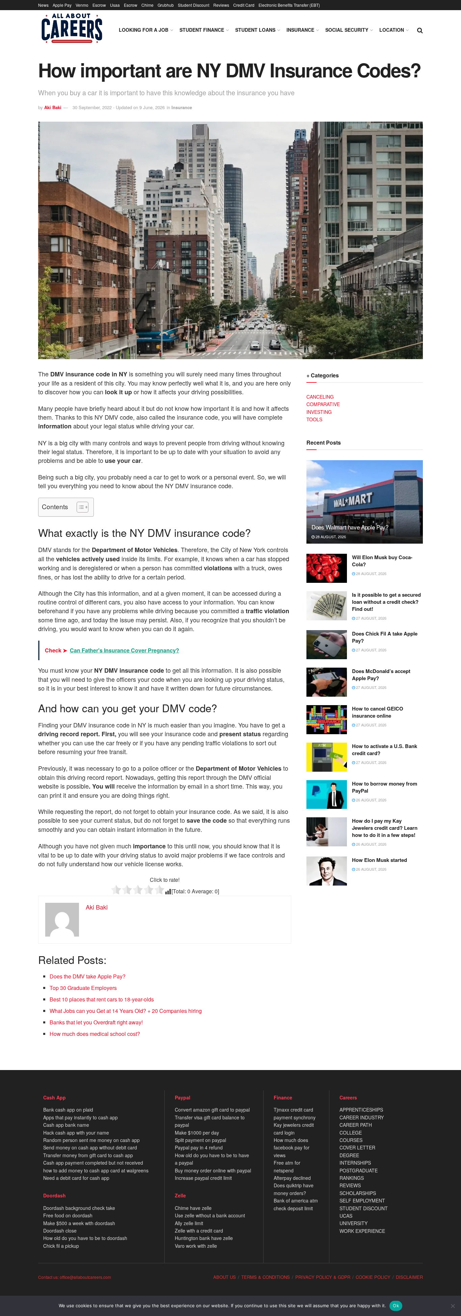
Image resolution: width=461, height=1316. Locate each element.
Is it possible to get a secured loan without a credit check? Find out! (386, 602)
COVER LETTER (357, 1147)
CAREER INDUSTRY (362, 1117)
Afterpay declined (292, 1177)
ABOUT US (224, 1277)
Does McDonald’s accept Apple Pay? (381, 674)
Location (391, 29)
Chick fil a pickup (61, 1245)
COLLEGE (351, 1132)
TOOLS (314, 419)
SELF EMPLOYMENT (362, 1200)
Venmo (82, 5)
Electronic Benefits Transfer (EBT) (289, 5)
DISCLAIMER (409, 1277)
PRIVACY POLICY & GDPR (322, 1277)
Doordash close (60, 1230)
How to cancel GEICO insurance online (377, 712)
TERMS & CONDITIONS (265, 1277)
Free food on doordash (67, 1215)
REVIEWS (350, 1185)
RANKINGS (352, 1177)
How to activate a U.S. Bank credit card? (384, 749)
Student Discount (193, 5)
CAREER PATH (356, 1124)
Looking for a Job (143, 29)
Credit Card (243, 5)
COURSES (351, 1140)
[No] (452, 1305)
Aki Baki (52, 107)
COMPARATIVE (323, 404)
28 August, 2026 (330, 536)
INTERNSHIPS (355, 1162)
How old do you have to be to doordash (85, 1238)
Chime (147, 5)
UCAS (346, 1215)
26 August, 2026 (370, 799)
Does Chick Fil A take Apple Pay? (384, 637)
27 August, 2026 (370, 618)
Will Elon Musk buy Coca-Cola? (382, 560)
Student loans (255, 29)
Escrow (99, 5)
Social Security (346, 29)
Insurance (300, 29)
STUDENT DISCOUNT (364, 1208)
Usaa (115, 5)
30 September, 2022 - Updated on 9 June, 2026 (119, 107)
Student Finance (202, 29)
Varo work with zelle (196, 1245)
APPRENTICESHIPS (361, 1109)
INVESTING (319, 411)
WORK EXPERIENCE (362, 1230)
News (43, 5)
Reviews (221, 5)
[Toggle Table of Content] (79, 507)
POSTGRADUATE (359, 1170)
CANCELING (320, 396)
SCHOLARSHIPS (358, 1193)
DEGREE (349, 1155)
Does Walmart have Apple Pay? (349, 527)
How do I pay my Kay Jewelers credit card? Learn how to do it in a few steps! (384, 828)
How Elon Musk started (379, 860)
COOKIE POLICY (373, 1277)
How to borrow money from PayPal (384, 787)
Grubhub (166, 5)
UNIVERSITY (354, 1223)
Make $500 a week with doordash (79, 1223)
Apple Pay (62, 5)
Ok (396, 1305)
